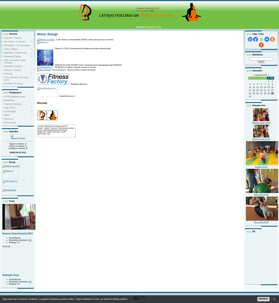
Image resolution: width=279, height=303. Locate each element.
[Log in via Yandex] (261, 45)
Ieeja (159, 27)
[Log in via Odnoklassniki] (272, 39)
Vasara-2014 (261, 167)
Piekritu (263, 299)
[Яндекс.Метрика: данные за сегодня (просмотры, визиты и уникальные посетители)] (18, 136)
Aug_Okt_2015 (261, 194)
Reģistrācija (150, 27)
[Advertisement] (134, 161)
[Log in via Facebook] (255, 39)
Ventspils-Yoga (10, 275)
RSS (152, 11)
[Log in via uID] (250, 39)
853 (30, 240)
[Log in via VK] (266, 39)
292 (30, 282)
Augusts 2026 (261, 75)
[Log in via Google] (261, 39)
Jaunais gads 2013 (261, 123)
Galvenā (140, 27)
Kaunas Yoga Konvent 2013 (17, 233)
